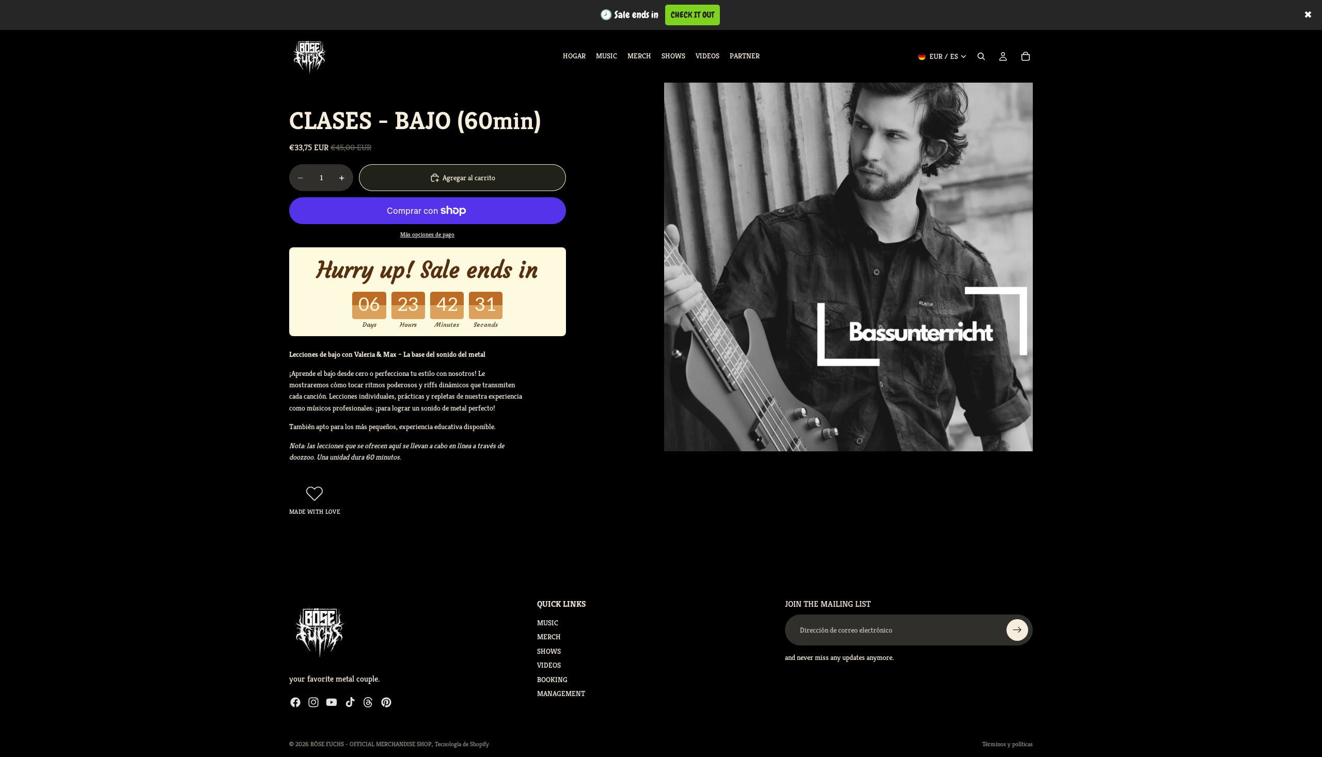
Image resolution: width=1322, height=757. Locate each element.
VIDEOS (549, 665)
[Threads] (368, 702)
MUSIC (547, 622)
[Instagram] (313, 702)
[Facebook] (295, 702)
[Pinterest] (386, 702)
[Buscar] (981, 56)
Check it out (692, 14)
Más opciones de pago (427, 234)
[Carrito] (1025, 56)
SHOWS (549, 650)
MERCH (549, 636)
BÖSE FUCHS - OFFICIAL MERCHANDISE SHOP (371, 744)
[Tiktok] (350, 702)
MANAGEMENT (561, 693)
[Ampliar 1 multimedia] (848, 267)
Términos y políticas (1007, 744)
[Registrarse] (1017, 630)
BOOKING (552, 679)
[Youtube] (331, 702)
